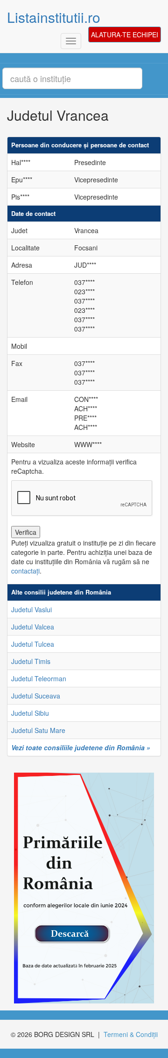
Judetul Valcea (32, 626)
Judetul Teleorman (38, 678)
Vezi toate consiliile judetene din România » (80, 747)
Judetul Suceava (35, 695)
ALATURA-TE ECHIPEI (124, 34)
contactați (25, 570)
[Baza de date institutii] (80, 888)
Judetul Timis (30, 661)
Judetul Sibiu (30, 713)
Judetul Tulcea (32, 644)
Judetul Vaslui (31, 609)
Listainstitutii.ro (53, 17)
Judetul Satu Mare (38, 730)
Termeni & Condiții (131, 1034)
